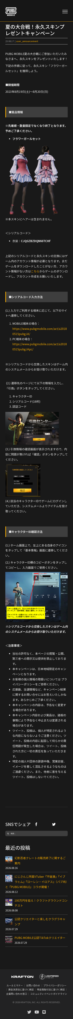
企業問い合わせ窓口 (16, 993)
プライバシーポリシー (54, 985)
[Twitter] (53, 824)
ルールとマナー (15, 985)
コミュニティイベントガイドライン (48, 993)
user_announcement (27, 41)
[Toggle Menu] (65, 11)
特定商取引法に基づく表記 (51, 989)
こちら (35, 271)
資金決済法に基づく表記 (21, 989)
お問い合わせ (33, 985)
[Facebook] (36, 824)
